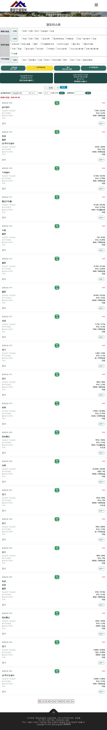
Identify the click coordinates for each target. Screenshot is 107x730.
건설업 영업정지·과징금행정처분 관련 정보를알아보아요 (80, 78)
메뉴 (96, 4)
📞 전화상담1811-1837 (13, 68)
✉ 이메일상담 (93, 67)
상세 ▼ (101, 123)
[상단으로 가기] (53, 712)
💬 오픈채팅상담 (39, 67)
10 (67, 701)
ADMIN (67, 724)
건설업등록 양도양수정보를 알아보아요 (26, 78)
